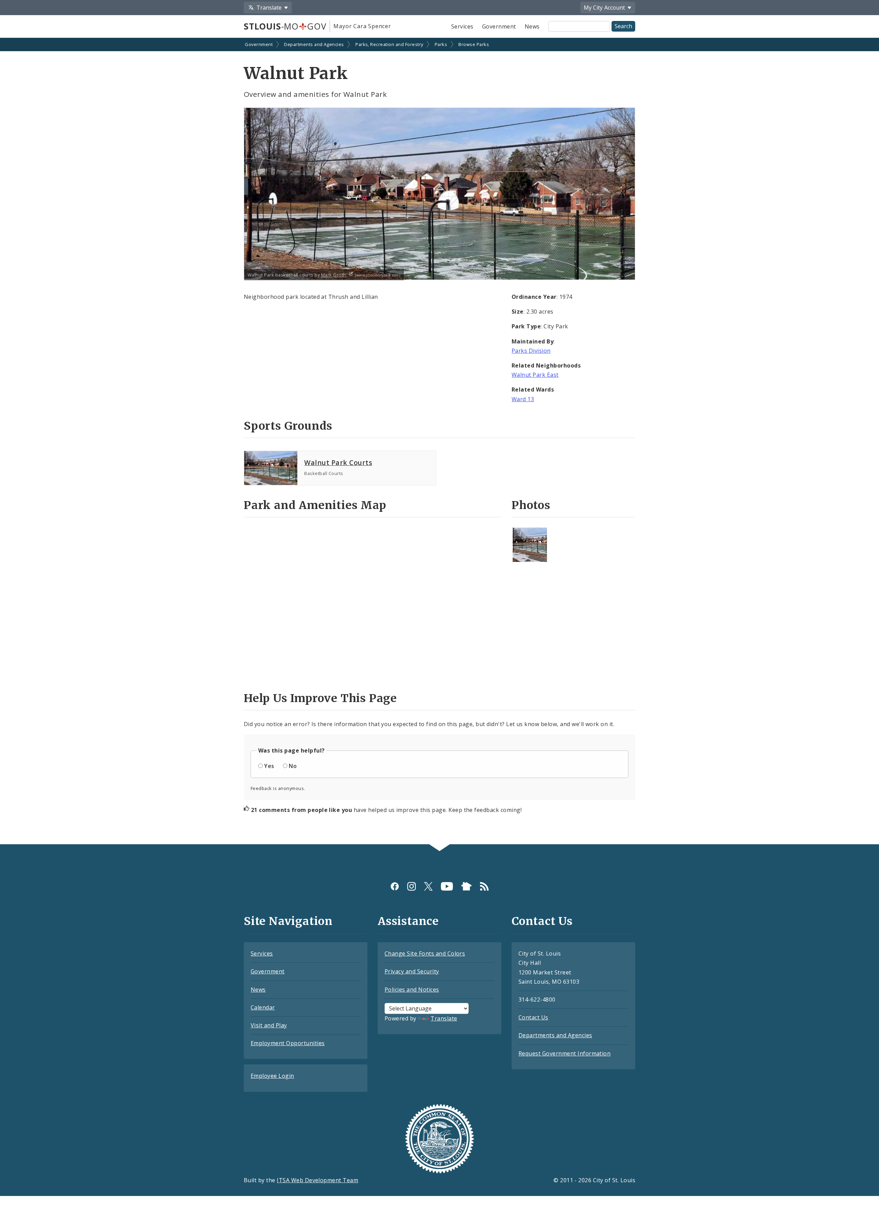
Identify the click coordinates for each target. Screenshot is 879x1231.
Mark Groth (334, 275)
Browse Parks (473, 44)
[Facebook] (394, 886)
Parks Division (531, 350)
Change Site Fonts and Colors (425, 953)
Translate (444, 1018)
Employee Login (272, 1076)
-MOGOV (285, 26)
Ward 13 (523, 399)
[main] (439, 442)
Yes (269, 766)
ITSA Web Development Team (317, 1180)
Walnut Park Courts (338, 462)
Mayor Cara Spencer (362, 26)
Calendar (263, 1007)
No (293, 766)
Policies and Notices (412, 989)
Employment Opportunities (288, 1043)
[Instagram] (411, 886)
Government (499, 26)
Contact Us (533, 1017)
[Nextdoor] (466, 886)
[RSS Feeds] (484, 886)
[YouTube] (447, 886)
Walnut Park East (535, 375)
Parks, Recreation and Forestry (389, 44)
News (532, 26)
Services (462, 26)
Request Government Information (564, 1053)
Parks (441, 44)
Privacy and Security (412, 971)
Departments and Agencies (314, 44)
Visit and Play (269, 1025)
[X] (428, 886)
